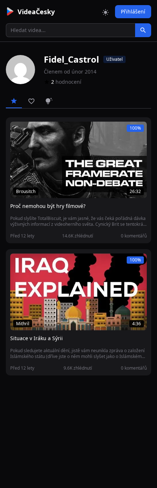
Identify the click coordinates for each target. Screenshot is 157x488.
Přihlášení (133, 11)
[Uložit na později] (32, 131)
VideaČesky (36, 11)
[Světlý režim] (105, 11)
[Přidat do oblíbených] (19, 131)
